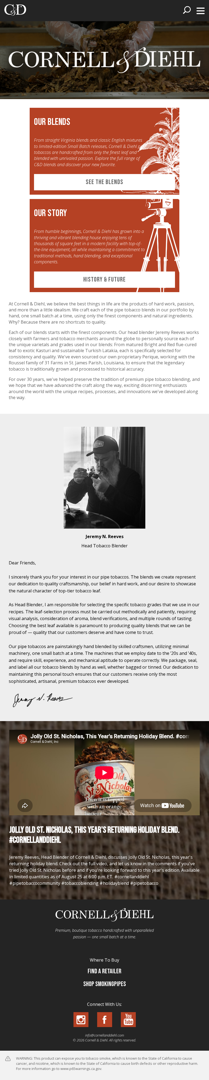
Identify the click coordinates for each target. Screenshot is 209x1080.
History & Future (104, 279)
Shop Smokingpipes (104, 984)
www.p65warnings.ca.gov (80, 1068)
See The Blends (104, 182)
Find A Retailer (104, 971)
